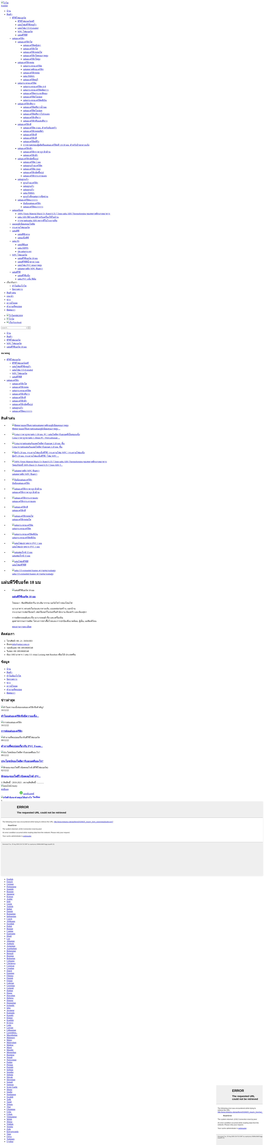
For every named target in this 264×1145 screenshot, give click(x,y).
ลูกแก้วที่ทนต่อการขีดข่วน (35, 196)
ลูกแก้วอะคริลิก (30, 183)
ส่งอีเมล (5, 789)
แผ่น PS (15, 241)
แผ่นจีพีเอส (23, 244)
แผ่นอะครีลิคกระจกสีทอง (35, 93)
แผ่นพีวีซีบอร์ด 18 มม (28, 258)
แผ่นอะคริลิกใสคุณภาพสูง (35, 55)
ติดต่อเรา (11, 310)
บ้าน (9, 11)
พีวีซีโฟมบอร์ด (19, 18)
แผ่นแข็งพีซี (23, 238)
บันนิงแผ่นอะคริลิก (32, 203)
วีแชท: (10, 651)
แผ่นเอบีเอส (17, 210)
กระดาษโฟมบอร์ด (21, 227)
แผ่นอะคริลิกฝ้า (25, 148)
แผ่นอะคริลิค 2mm (31, 169)
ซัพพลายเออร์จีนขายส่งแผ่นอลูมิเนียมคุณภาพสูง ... (36, 429)
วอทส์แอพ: (12, 648)
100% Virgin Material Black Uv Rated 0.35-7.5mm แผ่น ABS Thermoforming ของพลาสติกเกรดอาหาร (64, 214)
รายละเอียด (25, 627)
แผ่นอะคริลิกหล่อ (26, 62)
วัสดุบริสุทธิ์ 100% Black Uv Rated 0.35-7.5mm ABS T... (37, 465)
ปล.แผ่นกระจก (24, 251)
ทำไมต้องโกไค (19, 286)
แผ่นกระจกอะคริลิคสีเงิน (35, 100)
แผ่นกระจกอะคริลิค (32, 66)
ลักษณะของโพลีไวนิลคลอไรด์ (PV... (21, 776)
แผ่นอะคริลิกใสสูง (31, 59)
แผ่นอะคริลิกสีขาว (26, 104)
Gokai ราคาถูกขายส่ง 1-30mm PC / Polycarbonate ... (36, 438)
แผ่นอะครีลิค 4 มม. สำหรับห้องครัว (40, 128)
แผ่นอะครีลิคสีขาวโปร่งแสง (36, 114)
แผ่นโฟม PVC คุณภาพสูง (30, 265)
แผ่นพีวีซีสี (22, 35)
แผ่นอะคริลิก (18, 38)
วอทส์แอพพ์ (28, 794)
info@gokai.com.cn (20, 644)
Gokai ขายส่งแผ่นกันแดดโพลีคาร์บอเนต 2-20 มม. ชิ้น (37, 447)
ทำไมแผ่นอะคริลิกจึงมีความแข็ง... (20, 716)
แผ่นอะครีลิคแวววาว (28, 200)
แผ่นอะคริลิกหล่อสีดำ (33, 131)
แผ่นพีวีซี (16, 272)
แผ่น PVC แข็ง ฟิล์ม (27, 279)
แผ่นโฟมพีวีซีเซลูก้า (27, 25)
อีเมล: (9, 644)
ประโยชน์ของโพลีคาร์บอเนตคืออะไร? (22, 761)
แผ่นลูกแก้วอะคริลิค (32, 165)
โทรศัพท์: (11, 641)
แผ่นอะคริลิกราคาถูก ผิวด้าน (36, 152)
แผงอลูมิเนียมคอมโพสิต (23, 224)
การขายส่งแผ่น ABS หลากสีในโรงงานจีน (37, 220)
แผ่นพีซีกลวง (24, 234)
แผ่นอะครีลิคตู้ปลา (32, 45)
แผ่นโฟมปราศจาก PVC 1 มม (26, 547)
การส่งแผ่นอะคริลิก (11, 731)
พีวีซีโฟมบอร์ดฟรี (26, 21)
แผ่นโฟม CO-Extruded (28, 28)
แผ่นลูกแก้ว (23, 179)
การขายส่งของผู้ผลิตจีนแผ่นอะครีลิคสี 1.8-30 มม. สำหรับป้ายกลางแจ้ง (56, 145)
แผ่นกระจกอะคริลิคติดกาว (36, 90)
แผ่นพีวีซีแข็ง (24, 275)
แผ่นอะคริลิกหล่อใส (32, 52)
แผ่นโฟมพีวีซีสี (19, 565)
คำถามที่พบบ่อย (14, 306)
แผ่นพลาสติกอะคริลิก (33, 69)
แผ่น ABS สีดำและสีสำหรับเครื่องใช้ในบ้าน (38, 217)
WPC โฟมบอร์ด (25, 31)
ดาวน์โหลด (12, 303)
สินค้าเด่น (11, 293)
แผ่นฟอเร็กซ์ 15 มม (21, 556)
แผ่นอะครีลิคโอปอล (32, 97)
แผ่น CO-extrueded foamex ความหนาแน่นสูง (32, 574)
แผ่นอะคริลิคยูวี (30, 79)
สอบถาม (16, 627)
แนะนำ (10, 296)
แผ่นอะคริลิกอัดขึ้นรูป (28, 159)
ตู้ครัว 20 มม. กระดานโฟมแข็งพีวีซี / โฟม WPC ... (35, 456)
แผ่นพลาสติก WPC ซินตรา (30, 268)
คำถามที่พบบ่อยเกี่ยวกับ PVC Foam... (22, 746)
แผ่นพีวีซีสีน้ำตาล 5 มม (28, 262)
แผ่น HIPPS (23, 248)
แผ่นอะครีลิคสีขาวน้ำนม (35, 107)
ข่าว (9, 299)
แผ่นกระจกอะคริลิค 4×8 (34, 86)
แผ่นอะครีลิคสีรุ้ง (31, 141)
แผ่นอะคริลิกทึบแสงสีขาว (35, 121)
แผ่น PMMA (29, 76)
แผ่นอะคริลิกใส (25, 42)
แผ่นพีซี (15, 231)
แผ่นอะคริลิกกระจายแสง (35, 176)
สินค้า (9, 14)
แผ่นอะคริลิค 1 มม (32, 162)
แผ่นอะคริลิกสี (24, 124)
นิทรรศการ (17, 289)
